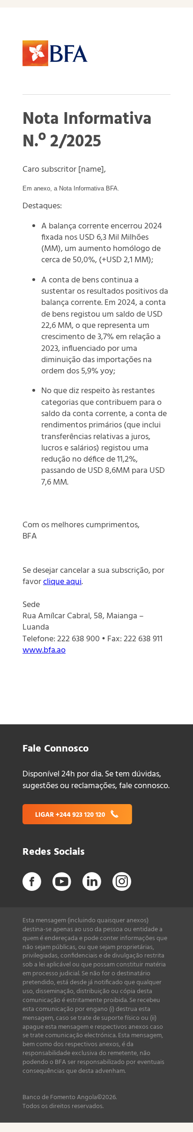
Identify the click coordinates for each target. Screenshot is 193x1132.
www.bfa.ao (44, 650)
